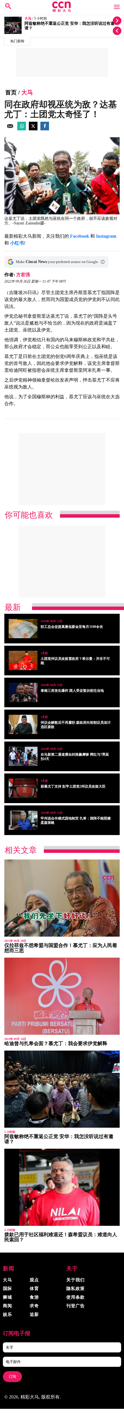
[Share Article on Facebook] (44, 128)
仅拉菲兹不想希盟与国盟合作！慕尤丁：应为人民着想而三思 (60, 948)
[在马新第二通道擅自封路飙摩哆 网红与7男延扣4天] (23, 756)
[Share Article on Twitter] (33, 128)
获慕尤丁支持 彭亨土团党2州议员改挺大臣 (73, 786)
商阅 (7, 1306)
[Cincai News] (62, 10)
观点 (34, 1280)
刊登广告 (75, 1306)
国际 (7, 1288)
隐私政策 (75, 1288)
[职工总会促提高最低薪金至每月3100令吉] (23, 628)
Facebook (79, 236)
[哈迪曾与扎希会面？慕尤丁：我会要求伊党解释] (62, 996)
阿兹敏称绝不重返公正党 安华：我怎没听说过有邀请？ (58, 1139)
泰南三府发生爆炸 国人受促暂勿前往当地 (72, 691)
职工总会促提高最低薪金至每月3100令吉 (72, 627)
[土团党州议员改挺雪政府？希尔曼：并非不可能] (23, 660)
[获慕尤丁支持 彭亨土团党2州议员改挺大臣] (23, 788)
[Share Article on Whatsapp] (21, 128)
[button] (102, 262)
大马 (28, 18)
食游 (34, 1297)
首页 (11, 92)
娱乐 (7, 1314)
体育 (34, 1288)
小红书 (17, 243)
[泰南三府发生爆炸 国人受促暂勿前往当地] (23, 692)
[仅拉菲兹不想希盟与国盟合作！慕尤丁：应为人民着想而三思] (62, 898)
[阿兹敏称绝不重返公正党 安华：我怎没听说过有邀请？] (62, 1089)
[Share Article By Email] (10, 128)
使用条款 (75, 1297)
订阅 (12, 1376)
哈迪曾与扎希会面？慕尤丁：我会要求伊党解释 (55, 1043)
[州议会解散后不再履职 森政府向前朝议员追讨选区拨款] (23, 724)
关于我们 (75, 1280)
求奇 (34, 1306)
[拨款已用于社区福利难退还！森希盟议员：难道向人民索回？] (62, 1187)
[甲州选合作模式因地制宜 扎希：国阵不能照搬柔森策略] (23, 820)
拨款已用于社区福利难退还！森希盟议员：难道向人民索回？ (60, 1237)
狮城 (7, 1297)
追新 (34, 1314)
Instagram (106, 236)
